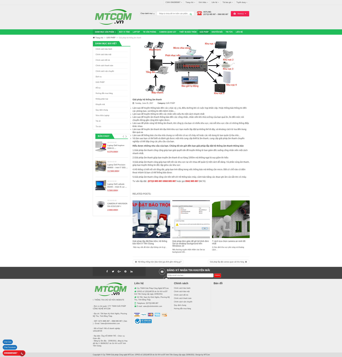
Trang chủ (99, 38)
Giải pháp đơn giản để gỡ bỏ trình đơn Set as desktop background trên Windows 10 (190, 243)
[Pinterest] (125, 271)
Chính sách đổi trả (103, 60)
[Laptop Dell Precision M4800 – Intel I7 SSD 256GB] (100, 166)
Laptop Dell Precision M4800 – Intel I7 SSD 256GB (116, 167)
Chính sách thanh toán (104, 66)
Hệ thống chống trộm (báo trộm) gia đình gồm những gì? (159, 262)
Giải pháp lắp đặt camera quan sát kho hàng (227, 262)
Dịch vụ (99, 77)
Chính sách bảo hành (104, 49)
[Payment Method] (137, 314)
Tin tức (98, 126)
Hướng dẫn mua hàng (104, 93)
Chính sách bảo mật (103, 54)
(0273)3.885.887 (152, 303)
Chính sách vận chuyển (105, 71)
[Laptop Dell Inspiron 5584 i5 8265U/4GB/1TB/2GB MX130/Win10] (100, 146)
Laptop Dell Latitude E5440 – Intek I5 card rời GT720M (116, 187)
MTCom (207, 355)
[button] (123, 136)
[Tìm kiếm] (190, 14)
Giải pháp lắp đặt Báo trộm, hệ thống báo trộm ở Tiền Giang (150, 242)
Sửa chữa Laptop (102, 115)
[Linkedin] (131, 271)
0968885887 (10, 353)
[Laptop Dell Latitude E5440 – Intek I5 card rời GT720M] (100, 185)
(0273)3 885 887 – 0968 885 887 (215, 14)
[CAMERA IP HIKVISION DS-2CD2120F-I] (100, 205)
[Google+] (119, 271)
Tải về (98, 121)
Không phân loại (102, 99)
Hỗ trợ (98, 88)
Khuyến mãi (100, 104)
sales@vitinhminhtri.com (152, 306)
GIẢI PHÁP (110, 38)
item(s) (241, 14)
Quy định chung (102, 110)
